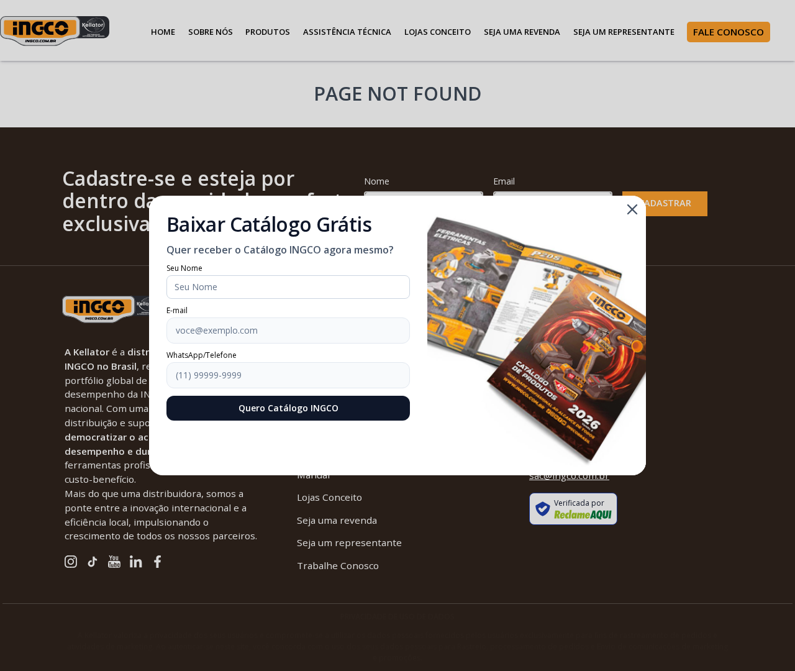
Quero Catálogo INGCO (288, 408)
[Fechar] (632, 209)
